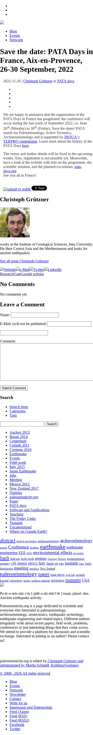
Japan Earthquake (23, 471)
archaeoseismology (48, 541)
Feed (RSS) (18, 716)
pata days (57, 575)
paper (43, 574)
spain (26, 580)
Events (15, 36)
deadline (34, 547)
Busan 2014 (19, 437)
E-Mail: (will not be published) (23, 324)
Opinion (16, 493)
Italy (42, 563)
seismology (16, 580)
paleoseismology (18, 574)
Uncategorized (20, 527)
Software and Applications (29, 510)
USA (86, 580)
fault (4, 558)
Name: (5, 315)
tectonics (57, 580)
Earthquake (18, 454)
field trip (15, 559)
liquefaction (6, 568)
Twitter (15, 729)
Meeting (16, 480)
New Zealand (47, 568)
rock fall (70, 574)
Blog (13, 31)
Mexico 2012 (20, 484)
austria (3, 547)
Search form (19, 407)
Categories (18, 411)
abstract (8, 540)
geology (41, 558)
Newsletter (18, 694)
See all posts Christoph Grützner (24, 261)
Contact (15, 699)
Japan (50, 563)
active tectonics (26, 541)
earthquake (53, 547)
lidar (81, 563)
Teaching (16, 514)
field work (27, 559)
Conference (18, 547)
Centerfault (18, 441)
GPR (13, 563)
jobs (61, 563)
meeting (21, 568)
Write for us (18, 703)
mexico (34, 568)
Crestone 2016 (20, 450)
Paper (14, 501)
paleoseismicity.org (24, 497)
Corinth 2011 (19, 445)
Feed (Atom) (19, 712)
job (56, 563)
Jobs (13, 475)
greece (22, 563)
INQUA (70, 137)
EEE (22, 553)
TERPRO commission (20, 141)
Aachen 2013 (20, 432)
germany (5, 563)
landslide (71, 563)
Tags (13, 415)
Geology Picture (57, 558)
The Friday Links (23, 518)
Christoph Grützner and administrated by (41, 663)
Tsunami (16, 523)
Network (16, 40)
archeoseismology (76, 540)
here (25, 146)
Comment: (8, 341)
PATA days (65, 81)
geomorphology (76, 559)
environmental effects (52, 552)
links (88, 563)
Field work (18, 462)
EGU (29, 553)
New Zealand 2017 (24, 488)
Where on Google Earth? (28, 531)
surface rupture (40, 580)
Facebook (17, 725)
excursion (78, 553)
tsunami (73, 580)
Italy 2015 (17, 467)
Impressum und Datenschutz (31, 707)
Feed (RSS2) (19, 720)
